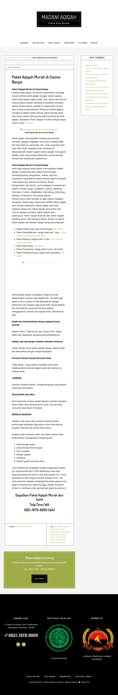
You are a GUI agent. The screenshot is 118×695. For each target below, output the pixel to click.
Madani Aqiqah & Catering (53, 682)
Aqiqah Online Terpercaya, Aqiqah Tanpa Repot (97, 68)
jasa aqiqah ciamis (61, 526)
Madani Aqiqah (59, 16)
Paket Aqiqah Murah (24, 58)
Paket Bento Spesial (94, 90)
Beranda (10, 58)
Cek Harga (39, 579)
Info (15, 58)
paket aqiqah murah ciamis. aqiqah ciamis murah (58, 537)
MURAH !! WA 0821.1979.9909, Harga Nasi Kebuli (96, 81)
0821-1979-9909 (23, 635)
